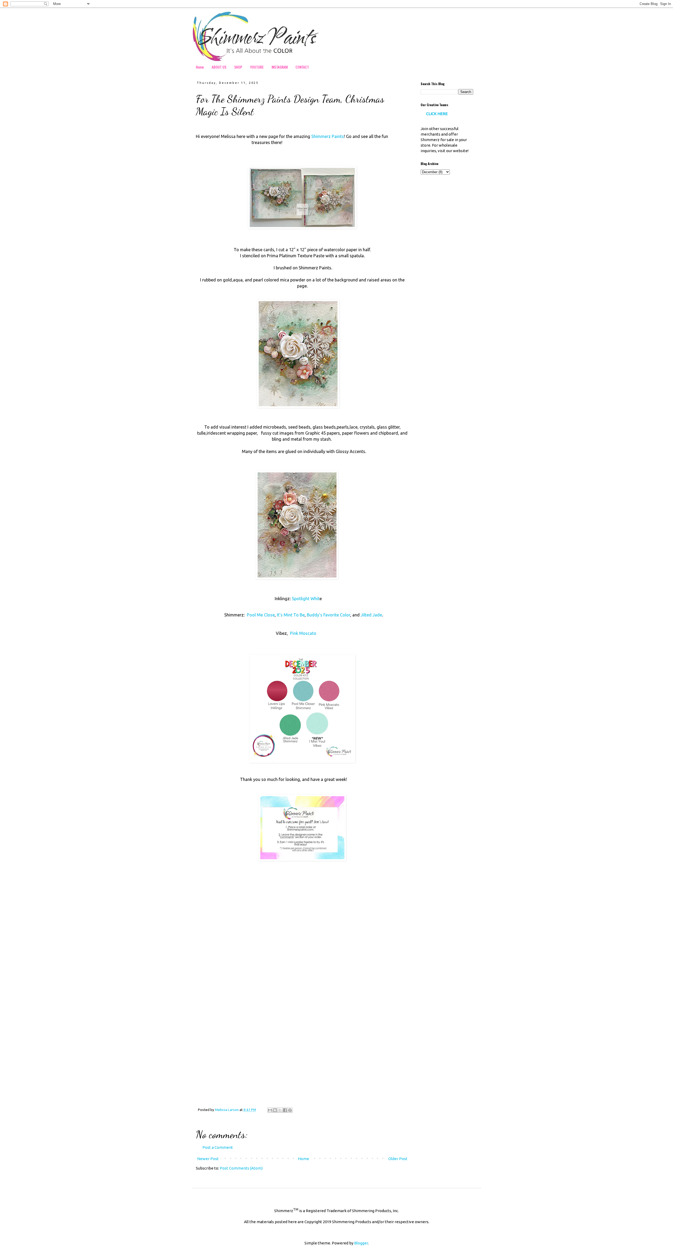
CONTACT (302, 67)
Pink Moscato (303, 633)
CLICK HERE (437, 113)
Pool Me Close (260, 614)
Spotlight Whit (305, 598)
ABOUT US (219, 67)
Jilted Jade (371, 614)
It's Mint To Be (291, 614)
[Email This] (270, 1110)
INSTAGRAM (280, 67)
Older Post (397, 1158)
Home (200, 67)
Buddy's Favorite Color (328, 614)
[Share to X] (280, 1110)
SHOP (238, 67)
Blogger (361, 1243)
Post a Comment (217, 1147)
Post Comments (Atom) (241, 1168)
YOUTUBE (257, 67)
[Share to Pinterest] (290, 1110)
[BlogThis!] (275, 1110)
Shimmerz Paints (327, 136)
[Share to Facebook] (285, 1110)
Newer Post (208, 1158)
